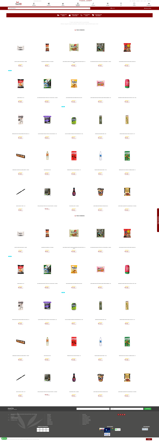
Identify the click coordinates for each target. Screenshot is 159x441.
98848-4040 (13, 417)
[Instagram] (111, 8)
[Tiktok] (112, 8)
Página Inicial (49, 414)
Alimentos (48, 5)
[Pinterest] (114, 8)
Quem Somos (49, 415)
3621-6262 (82, 0)
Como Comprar (49, 419)
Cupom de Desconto (50, 424)
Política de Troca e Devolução (86, 419)
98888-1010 (89, 0)
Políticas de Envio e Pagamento (86, 420)
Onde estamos (49, 420)
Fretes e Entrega (84, 415)
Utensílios (93, 5)
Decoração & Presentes (78, 5)
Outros (134, 5)
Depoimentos (149, 5)
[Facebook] (110, 8)
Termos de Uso (84, 424)
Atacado (107, 5)
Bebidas (63, 5)
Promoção (34, 5)
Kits (121, 5)
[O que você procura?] (89, 8)
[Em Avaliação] (107, 432)
